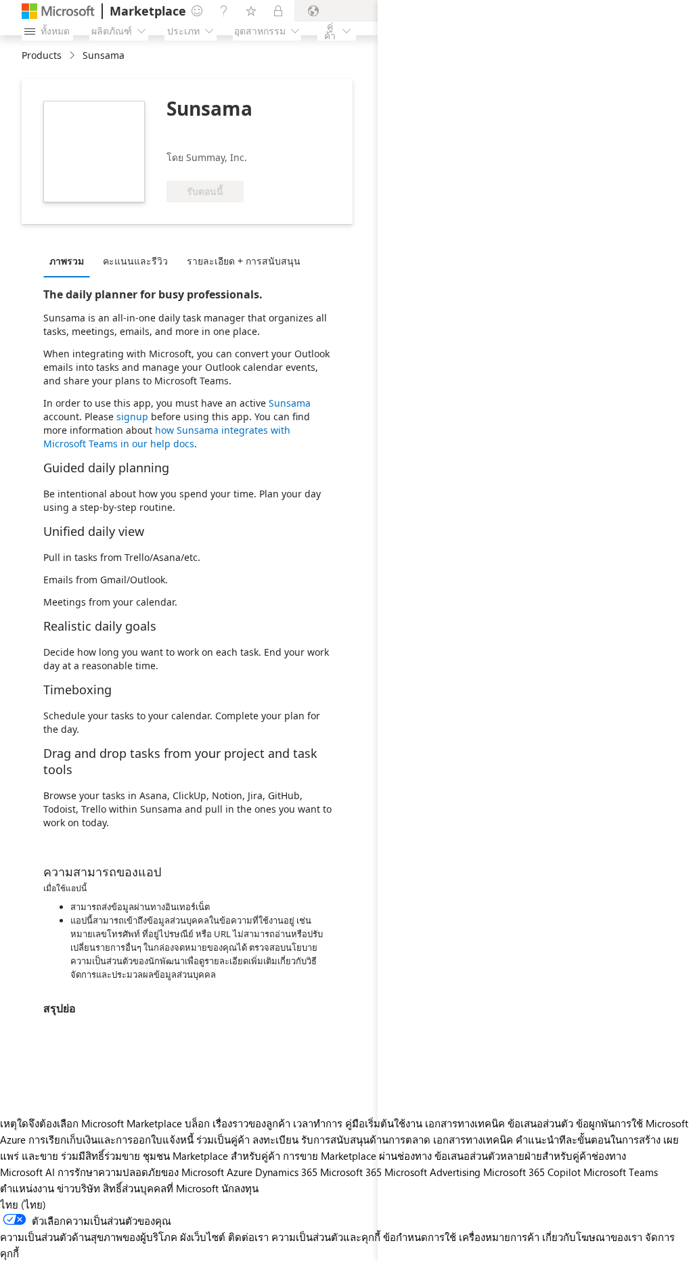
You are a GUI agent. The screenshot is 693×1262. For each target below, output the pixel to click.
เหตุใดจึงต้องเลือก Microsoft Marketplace (91, 1123)
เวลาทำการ (317, 1123)
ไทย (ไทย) (23, 1204)
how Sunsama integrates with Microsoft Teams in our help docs (166, 437)
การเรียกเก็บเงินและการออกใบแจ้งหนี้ (111, 1139)
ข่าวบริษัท (78, 1188)
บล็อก (197, 1123)
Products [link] (42, 55)
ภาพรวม (66, 260)
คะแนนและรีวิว (135, 260)
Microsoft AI (27, 1172)
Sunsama (290, 403)
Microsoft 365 (351, 1172)
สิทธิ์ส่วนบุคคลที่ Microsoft (161, 1188)
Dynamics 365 (286, 1172)
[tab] (70, 260)
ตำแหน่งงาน (27, 1188)
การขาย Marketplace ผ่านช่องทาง (357, 1156)
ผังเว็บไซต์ (202, 1237)
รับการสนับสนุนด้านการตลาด (365, 1139)
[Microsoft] (58, 11)
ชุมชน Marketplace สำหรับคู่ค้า (211, 1156)
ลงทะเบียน (275, 1139)
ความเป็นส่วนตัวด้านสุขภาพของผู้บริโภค (88, 1237)
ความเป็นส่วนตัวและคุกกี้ (325, 1237)
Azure (239, 1172)
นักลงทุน (240, 1188)
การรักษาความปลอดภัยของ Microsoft (141, 1172)
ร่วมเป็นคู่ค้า (223, 1139)
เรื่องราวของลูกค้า (251, 1123)
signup (132, 416)
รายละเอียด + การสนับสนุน (243, 260)
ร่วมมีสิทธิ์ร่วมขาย (100, 1156)
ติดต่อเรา (248, 1237)
